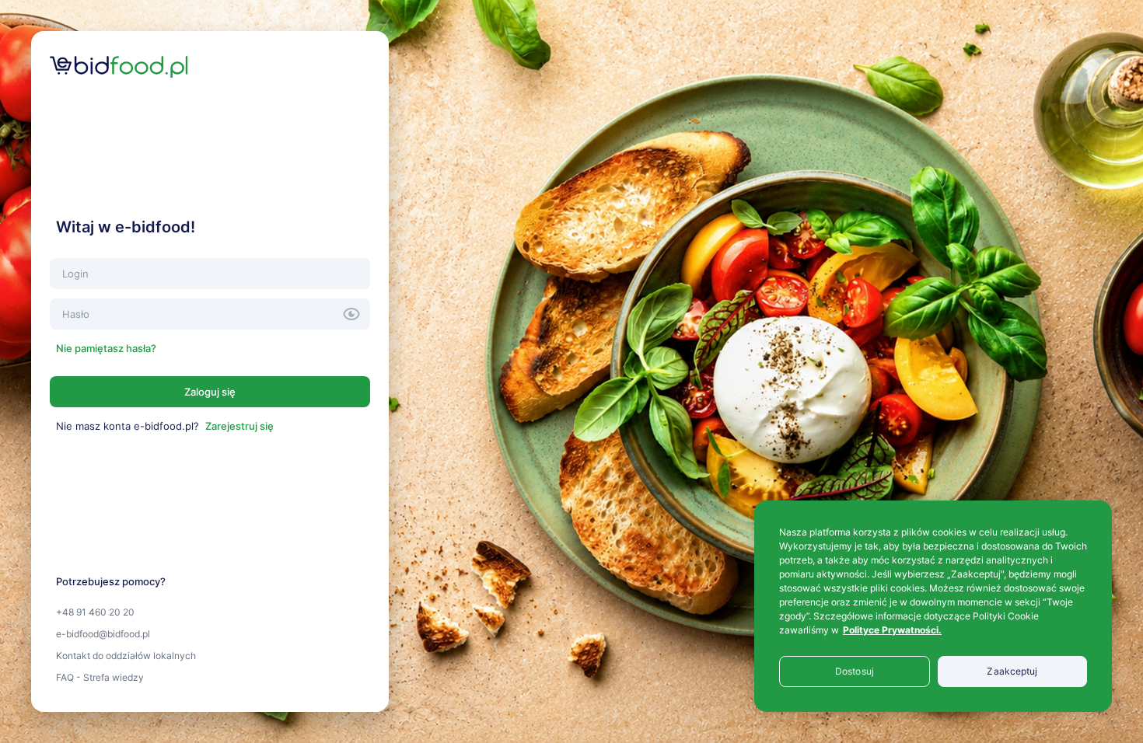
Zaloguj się (210, 391)
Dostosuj (854, 671)
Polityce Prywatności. (892, 630)
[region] (933, 606)
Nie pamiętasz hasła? (106, 348)
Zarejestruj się (239, 426)
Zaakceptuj (1012, 671)
